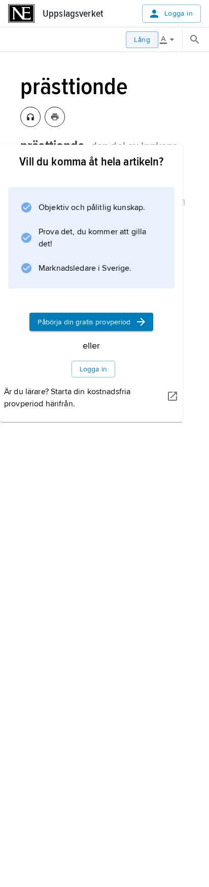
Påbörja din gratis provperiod (84, 322)
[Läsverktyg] (170, 39)
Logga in (178, 13)
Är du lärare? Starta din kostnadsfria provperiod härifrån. (67, 398)
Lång (142, 39)
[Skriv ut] (55, 117)
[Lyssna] (30, 117)
